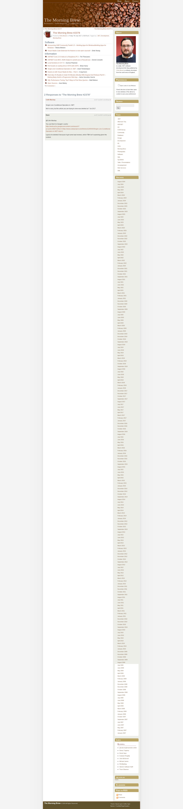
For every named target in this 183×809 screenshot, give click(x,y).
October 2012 (122, 559)
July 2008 (120, 698)
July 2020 (120, 314)
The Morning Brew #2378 (66, 32)
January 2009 (122, 681)
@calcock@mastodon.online (128, 747)
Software (120, 154)
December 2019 (122, 334)
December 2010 (122, 619)
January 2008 (122, 714)
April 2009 (120, 673)
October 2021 (122, 274)
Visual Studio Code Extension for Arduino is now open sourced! (69, 51)
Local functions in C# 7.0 (56, 63)
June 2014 (121, 505)
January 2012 (122, 583)
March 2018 (121, 382)
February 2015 (122, 483)
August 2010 (121, 630)
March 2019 (121, 358)
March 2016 (121, 448)
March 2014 (121, 513)
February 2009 (122, 678)
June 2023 (121, 219)
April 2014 (120, 510)
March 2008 (121, 708)
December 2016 (122, 423)
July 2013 (120, 535)
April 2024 (120, 192)
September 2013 (122, 529)
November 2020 (122, 304)
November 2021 (122, 271)
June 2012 (121, 570)
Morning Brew (57, 38)
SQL (119, 157)
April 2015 (120, 477)
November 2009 (122, 654)
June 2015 (121, 472)
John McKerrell (123, 758)
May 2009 (120, 670)
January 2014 (122, 518)
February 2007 (122, 730)
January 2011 (122, 616)
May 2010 (120, 638)
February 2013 (122, 548)
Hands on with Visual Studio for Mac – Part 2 (63, 72)
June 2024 (121, 187)
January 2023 (122, 233)
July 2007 (120, 722)
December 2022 (122, 236)
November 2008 (122, 687)
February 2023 (122, 230)
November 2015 (122, 458)
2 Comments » (50, 86)
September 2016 (122, 431)
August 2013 (121, 532)
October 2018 (122, 363)
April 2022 (120, 257)
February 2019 (122, 361)
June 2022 (121, 252)
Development (105, 35)
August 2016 (121, 434)
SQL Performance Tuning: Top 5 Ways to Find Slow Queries (68, 80)
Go (118, 108)
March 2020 (121, 325)
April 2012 (120, 575)
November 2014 (122, 491)
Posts (120, 794)
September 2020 (122, 309)
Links (119, 146)
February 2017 (122, 418)
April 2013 (120, 543)
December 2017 (122, 391)
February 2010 (122, 646)
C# (118, 127)
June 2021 (121, 285)
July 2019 (120, 347)
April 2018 (120, 380)
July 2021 (120, 282)
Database (120, 135)
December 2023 (122, 203)
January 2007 (122, 733)
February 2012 (122, 581)
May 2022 (120, 255)
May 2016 (120, 442)
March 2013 (121, 545)
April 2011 (120, 608)
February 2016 (122, 450)
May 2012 (120, 572)
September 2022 (122, 244)
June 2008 (121, 700)
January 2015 (122, 486)
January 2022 (122, 266)
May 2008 (120, 703)
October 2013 (122, 526)
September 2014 (122, 497)
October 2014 (122, 494)
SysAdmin (121, 159)
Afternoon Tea (122, 121)
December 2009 (122, 651)
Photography (121, 151)
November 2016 (122, 426)
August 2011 (121, 597)
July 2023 (120, 217)
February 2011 (122, 613)
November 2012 (122, 556)
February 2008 (122, 711)
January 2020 (122, 331)
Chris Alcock (63, 35)
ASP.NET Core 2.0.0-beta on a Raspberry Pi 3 (63, 57)
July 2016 (120, 437)
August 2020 (121, 312)
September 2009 (122, 659)
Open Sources (52, 83)
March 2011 (121, 611)
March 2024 (121, 195)
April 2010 (120, 640)
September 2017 (122, 399)
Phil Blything (123, 764)
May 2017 (120, 410)
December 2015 (122, 456)
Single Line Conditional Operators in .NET (62, 69)
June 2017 (121, 407)
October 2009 (122, 657)
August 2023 (121, 214)
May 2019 (120, 352)
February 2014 (122, 515)
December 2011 (122, 586)
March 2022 (121, 260)
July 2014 (120, 502)
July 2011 (120, 600)
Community (121, 132)
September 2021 (122, 276)
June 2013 (121, 537)
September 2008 (122, 692)
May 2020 (120, 320)
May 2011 (120, 605)
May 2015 (120, 475)
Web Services (122, 168)
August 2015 (121, 467)
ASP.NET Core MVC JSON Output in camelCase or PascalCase (69, 60)
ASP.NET (120, 124)
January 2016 (122, 453)
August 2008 (121, 695)
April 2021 (120, 290)
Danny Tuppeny (124, 750)
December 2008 (122, 684)
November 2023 (122, 206)
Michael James (123, 761)
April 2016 (120, 445)
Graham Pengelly (124, 756)
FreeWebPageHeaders (122, 806)
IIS (118, 143)
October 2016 (122, 429)
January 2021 (122, 298)
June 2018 (121, 374)
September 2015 (122, 464)
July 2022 (120, 249)
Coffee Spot (126, 804)
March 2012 (121, 578)
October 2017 (122, 396)
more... (117, 780)
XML (119, 170)
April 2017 (120, 412)
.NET (98, 35)
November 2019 (122, 336)
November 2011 (122, 589)
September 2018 (122, 366)
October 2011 (122, 592)
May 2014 (120, 507)
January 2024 (122, 200)
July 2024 (120, 184)
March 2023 (121, 228)
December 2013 (122, 521)
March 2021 (121, 293)
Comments (122, 797)
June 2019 (121, 350)
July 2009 (120, 665)
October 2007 (122, 716)
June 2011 (121, 602)
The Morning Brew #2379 (102, 29)
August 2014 (121, 499)
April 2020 (120, 323)
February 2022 (122, 263)
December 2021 (122, 268)
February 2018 (122, 385)
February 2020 (122, 328)
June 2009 (121, 668)
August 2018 (121, 369)
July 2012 (120, 567)
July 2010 (120, 632)
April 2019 (120, 355)
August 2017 (121, 401)
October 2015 (122, 461)
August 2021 (121, 279)
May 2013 (120, 540)
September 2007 (122, 719)
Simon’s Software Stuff (126, 767)
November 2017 (122, 393)
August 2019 (121, 344)
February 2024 (122, 198)
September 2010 (122, 627)
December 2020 (122, 301)
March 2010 (121, 643)
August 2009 (121, 662)
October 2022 (122, 241)
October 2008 (122, 689)
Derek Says (123, 753)
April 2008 (120, 706)
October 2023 (122, 208)
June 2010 (121, 635)
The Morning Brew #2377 (53, 29)
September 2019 (122, 342)
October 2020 (122, 306)
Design (120, 138)
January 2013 (122, 551)
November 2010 (122, 621)
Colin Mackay (50, 100)
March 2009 (121, 676)
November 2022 (122, 238)
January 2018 (122, 388)
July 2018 (120, 371)
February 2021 (122, 295)
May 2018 (120, 377)
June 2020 (121, 317)
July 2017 (120, 404)
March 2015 (121, 480)
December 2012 (122, 554)
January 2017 (122, 420)
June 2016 (121, 439)
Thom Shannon (124, 769)
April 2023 (120, 225)
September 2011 (122, 594)
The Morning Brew (62, 20)
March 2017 (121, 415)
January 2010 (122, 649)
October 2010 (122, 624)
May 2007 (120, 727)
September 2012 (122, 562)
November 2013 (122, 524)
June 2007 (121, 725)
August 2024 (121, 181)
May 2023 (120, 222)
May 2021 (120, 287)
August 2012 (121, 564)
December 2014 (122, 488)
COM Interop (121, 130)
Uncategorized (122, 165)
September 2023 (122, 211)
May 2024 (120, 190)
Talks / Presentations (124, 162)
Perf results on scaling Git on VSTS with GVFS (63, 66)
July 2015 (120, 469)
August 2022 (121, 247)
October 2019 (122, 339)
